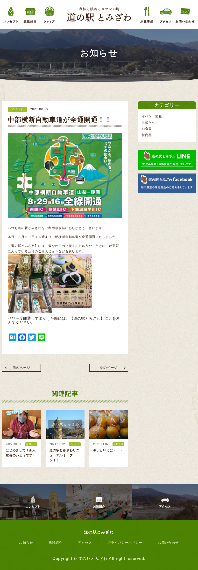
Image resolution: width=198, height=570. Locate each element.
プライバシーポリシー (124, 542)
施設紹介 (99, 506)
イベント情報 (152, 116)
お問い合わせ (168, 542)
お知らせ (148, 122)
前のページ (21, 367)
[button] (65, 285)
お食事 (147, 129)
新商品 (147, 135)
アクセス (165, 506)
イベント (17, 109)
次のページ (108, 367)
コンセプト (33, 506)
